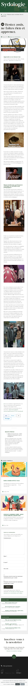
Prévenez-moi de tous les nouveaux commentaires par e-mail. (13, 577)
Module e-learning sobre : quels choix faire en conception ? (13, 515)
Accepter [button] (17, 684)
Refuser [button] (22, 684)
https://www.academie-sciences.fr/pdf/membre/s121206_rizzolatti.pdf (13, 410)
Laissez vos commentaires (15, 37)
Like (6, 415)
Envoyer (8, 586)
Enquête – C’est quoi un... (11, 623)
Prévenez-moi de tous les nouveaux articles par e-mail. (13, 582)
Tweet (12, 415)
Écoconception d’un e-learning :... (13, 606)
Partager (7, 418)
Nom (5, 556)
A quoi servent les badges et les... (13, 627)
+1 (18, 415)
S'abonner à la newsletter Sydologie (14, 651)
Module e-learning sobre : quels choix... (14, 610)
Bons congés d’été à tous (12, 480)
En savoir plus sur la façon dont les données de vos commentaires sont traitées (13, 592)
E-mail (6, 562)
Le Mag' (4, 14)
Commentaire (7, 538)
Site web (6, 568)
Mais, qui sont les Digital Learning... (13, 619)
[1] (13, 367)
